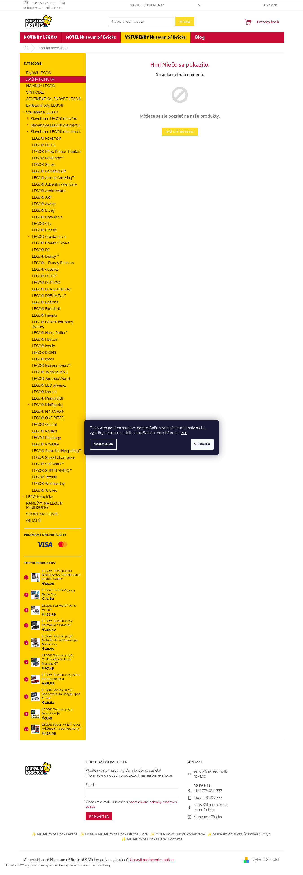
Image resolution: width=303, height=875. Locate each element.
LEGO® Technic (45, 477)
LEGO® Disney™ (45, 256)
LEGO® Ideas (43, 359)
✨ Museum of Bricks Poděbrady (177, 834)
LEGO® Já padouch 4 (50, 372)
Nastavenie (103, 444)
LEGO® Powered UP (49, 171)
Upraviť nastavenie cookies (152, 860)
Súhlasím (202, 444)
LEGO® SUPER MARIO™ (52, 470)
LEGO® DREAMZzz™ (49, 296)
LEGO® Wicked (44, 490)
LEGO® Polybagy (46, 438)
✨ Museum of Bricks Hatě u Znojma (152, 839)
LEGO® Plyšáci (44, 431)
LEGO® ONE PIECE (48, 418)
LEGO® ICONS (44, 352)
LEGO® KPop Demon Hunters (56, 151)
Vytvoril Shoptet (266, 859)
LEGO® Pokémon (46, 138)
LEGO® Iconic (43, 346)
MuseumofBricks (208, 817)
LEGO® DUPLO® (46, 283)
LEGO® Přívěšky (45, 444)
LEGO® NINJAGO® (48, 411)
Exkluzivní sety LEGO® (44, 105)
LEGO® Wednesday (48, 483)
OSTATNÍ (33, 520)
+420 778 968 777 (208, 790)
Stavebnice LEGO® (42, 112)
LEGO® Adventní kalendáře (54, 184)
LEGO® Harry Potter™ (50, 333)
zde (184, 433)
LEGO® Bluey (43, 210)
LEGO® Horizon (45, 339)
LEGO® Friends (44, 315)
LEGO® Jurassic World (51, 379)
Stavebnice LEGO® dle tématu (56, 132)
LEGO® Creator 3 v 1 (49, 237)
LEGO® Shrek (43, 164)
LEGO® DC (41, 250)
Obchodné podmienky (147, 5)
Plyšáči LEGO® (38, 73)
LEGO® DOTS (43, 145)
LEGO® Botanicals (47, 217)
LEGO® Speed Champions (54, 457)
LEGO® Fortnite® (46, 309)
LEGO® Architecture (48, 191)
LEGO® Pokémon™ (48, 158)
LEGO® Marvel (44, 392)
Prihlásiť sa (99, 816)
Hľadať (184, 22)
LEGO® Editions (45, 302)
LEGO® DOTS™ (44, 276)
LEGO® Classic (44, 230)
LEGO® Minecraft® (47, 398)
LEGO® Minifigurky (47, 405)
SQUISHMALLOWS (42, 514)
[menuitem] (40, 37)
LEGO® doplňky (45, 269)
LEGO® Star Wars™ (48, 464)
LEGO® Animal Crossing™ (53, 178)
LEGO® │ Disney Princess (53, 263)
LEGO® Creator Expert (50, 243)
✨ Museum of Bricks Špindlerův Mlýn (238, 834)
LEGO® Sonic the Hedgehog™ (57, 451)
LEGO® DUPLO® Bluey (51, 289)
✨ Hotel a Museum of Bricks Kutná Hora (114, 834)
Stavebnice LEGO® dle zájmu (55, 125)
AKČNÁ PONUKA (40, 79)
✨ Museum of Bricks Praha (55, 834)
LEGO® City (41, 224)
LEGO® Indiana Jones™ (51, 365)
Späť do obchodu (180, 132)
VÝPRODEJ (35, 92)
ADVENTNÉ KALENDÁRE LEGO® (53, 99)
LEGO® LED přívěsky (49, 385)
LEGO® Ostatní (44, 425)
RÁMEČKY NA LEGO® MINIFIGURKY (44, 505)
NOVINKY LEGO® (40, 86)
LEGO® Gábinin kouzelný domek (52, 324)
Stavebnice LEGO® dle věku (54, 119)
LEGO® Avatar (44, 204)
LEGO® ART (42, 197)
